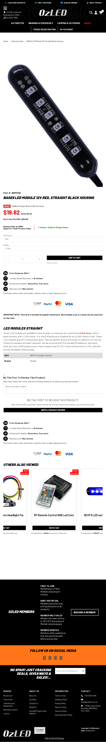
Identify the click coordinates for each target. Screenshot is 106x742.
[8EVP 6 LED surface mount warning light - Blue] (28, 491)
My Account (66, 29)
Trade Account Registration (9, 704)
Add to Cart (74, 258)
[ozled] (53, 12)
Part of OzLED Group (54, 738)
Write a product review (15, 386)
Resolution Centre (10, 710)
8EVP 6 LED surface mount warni (28, 515)
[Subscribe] (82, 671)
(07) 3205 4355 (90, 696)
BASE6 (87, 23)
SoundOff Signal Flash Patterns (38, 712)
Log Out (6, 713)
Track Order (8, 699)
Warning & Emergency (40, 23)
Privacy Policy (60, 703)
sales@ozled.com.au (89, 702)
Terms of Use (60, 696)
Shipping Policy (61, 699)
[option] (28, 505)
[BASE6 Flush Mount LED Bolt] (78, 491)
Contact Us (33, 703)
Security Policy (61, 711)
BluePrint (32, 707)
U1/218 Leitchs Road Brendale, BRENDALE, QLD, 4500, (90, 708)
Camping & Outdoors (68, 23)
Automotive (17, 23)
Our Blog (32, 699)
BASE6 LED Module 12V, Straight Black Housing (44, 41)
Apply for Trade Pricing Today (17, 228)
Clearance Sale (17, 41)
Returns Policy (60, 707)
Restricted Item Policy (63, 715)
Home (5, 41)
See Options (77, 528)
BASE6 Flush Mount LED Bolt (78, 515)
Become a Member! (85, 612)
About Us (32, 696)
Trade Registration (44, 29)
